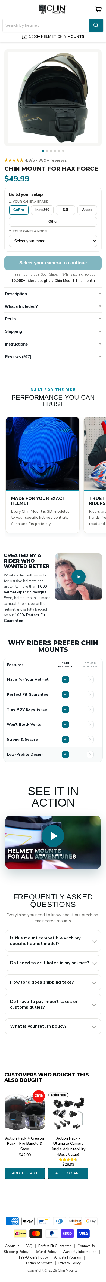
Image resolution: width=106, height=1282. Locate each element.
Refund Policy (46, 1251)
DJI (65, 210)
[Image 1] (43, 151)
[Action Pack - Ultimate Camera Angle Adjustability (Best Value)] (68, 1112)
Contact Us (86, 1246)
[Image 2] (47, 151)
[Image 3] (51, 151)
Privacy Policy (69, 1263)
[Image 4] (55, 151)
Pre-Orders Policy (33, 1257)
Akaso (87, 210)
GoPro (18, 210)
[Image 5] (59, 151)
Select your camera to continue (53, 262)
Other (53, 221)
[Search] (96, 25)
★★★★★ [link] (35, 160)
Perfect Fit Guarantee (54, 1246)
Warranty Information (79, 1251)
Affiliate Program (67, 1257)
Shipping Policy (16, 1251)
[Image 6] (63, 151)
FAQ (29, 1246)
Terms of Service (38, 1263)
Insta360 (42, 210)
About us (12, 1246)
